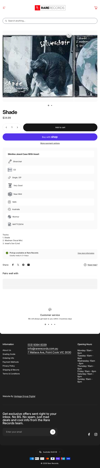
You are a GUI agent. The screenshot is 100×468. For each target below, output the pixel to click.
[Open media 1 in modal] (69, 35)
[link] (49, 352)
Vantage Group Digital (24, 396)
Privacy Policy (9, 366)
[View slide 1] (45, 324)
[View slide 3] (51, 324)
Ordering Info (8, 358)
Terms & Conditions (11, 374)
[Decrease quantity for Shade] (6, 127)
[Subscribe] (52, 432)
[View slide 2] (48, 324)
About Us (7, 350)
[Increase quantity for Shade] (18, 127)
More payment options (50, 143)
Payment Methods (11, 362)
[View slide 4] (54, 324)
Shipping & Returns (11, 370)
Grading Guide (9, 354)
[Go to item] (48, 105)
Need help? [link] (92, 265)
